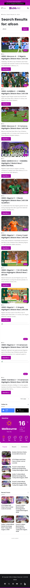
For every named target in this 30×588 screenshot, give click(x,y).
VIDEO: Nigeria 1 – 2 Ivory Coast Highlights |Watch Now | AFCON (14, 236)
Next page (23, 398)
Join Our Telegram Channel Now (15, 3)
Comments (24, 447)
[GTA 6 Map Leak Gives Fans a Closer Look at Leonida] (6, 462)
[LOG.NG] (15, 8)
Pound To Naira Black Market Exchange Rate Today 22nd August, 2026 (20, 468)
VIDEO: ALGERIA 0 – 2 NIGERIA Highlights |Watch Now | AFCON (14, 92)
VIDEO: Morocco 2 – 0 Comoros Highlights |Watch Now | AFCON (14, 127)
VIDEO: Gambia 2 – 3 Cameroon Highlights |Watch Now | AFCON (14, 381)
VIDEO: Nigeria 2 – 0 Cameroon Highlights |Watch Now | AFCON (14, 346)
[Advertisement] (15, 557)
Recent (14, 447)
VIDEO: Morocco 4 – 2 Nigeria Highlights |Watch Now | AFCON (14, 57)
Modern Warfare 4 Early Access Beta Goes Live (19, 453)
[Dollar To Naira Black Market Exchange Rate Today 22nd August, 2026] (6, 476)
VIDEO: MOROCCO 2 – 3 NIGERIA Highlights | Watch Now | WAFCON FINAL (14, 163)
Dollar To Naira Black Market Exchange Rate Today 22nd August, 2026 (20, 475)
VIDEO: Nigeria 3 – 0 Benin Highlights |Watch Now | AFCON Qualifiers (14, 200)
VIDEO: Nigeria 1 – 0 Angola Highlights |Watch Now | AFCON (14, 308)
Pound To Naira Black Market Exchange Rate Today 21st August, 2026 (19, 483)
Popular (4, 447)
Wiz (3, 54)
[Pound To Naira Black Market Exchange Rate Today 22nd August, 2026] (6, 469)
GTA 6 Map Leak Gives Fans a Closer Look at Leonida (19, 461)
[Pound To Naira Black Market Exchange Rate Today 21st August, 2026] (6, 484)
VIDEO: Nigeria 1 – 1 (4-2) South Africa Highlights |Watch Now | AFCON (14, 272)
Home (4, 14)
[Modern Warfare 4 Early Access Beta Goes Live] (6, 454)
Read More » (6, 69)
